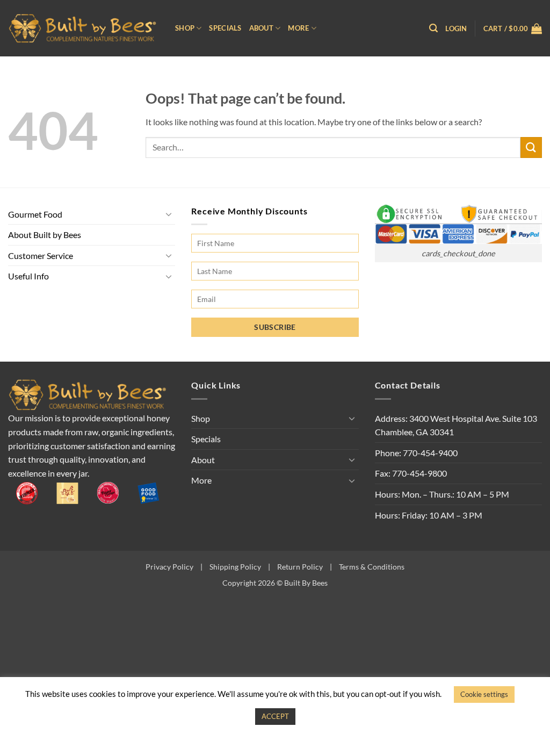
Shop (184, 28)
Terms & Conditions (371, 566)
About (261, 28)
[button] (433, 28)
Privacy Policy (169, 566)
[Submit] (531, 147)
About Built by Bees (44, 234)
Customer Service (40, 255)
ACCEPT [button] (275, 716)
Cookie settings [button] (484, 694)
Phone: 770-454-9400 (416, 453)
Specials (225, 28)
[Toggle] (168, 213)
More (298, 28)
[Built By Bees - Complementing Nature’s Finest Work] (83, 28)
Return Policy (300, 566)
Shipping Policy (235, 566)
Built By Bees (306, 582)
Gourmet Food (35, 214)
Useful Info (28, 276)
